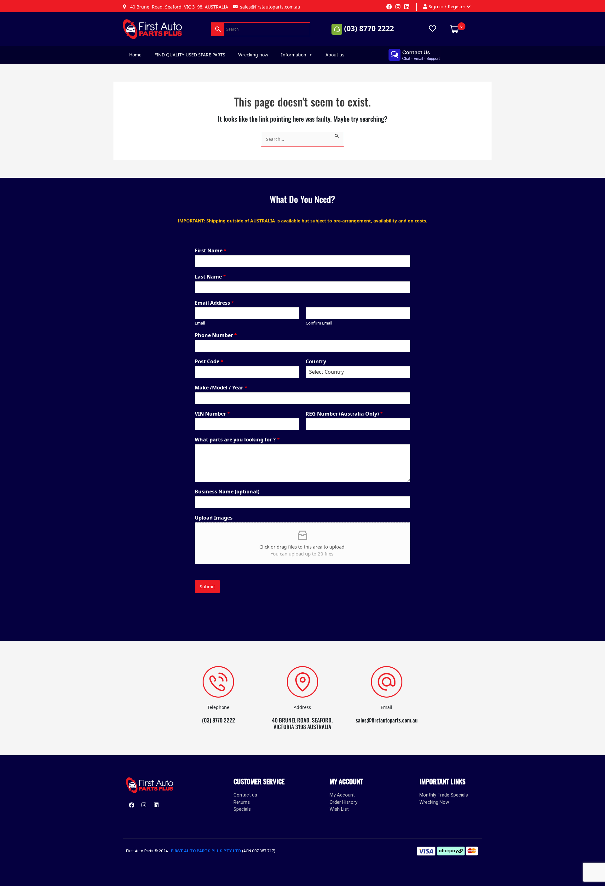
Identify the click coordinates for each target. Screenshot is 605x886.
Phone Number (216, 335)
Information (293, 55)
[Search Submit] (337, 135)
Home (135, 55)
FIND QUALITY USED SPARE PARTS (189, 55)
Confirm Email (319, 323)
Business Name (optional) (227, 491)
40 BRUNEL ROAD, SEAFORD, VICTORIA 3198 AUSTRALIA (302, 723)
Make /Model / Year (221, 387)
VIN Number (212, 414)
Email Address (214, 303)
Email (200, 323)
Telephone (218, 707)
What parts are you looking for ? (237, 439)
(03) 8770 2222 (369, 28)
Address (302, 707)
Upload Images (214, 518)
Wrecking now (253, 55)
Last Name (210, 276)
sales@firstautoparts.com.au (387, 720)
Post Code (209, 361)
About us (335, 55)
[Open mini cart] (454, 29)
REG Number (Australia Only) (344, 414)
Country (316, 361)
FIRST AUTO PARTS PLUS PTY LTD (206, 851)
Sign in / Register (447, 6)
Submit (207, 587)
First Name (211, 250)
